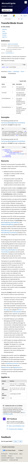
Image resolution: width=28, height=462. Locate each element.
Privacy (9, 456)
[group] (14, 133)
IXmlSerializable (16, 311)
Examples (4, 33)
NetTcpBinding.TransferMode (9, 232)
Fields (3, 31)
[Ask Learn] (19, 19)
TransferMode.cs (9, 53)
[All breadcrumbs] (2, 19)
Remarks (4, 35)
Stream (20, 309)
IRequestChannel (5, 367)
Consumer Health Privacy (7, 458)
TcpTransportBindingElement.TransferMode (13, 123)
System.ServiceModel (13, 44)
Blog (20, 453)
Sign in (25, 15)
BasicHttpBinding (6, 222)
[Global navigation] (1, 15)
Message (6, 309)
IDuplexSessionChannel (12, 363)
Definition (4, 29)
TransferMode (5, 252)
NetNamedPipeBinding (7, 224)
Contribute (3, 456)
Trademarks (4, 460)
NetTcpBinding (15, 222)
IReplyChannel (17, 367)
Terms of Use (19, 458)
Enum (22, 71)
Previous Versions (13, 453)
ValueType (16, 71)
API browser (8, 19)
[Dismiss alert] (26, 2)
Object (10, 71)
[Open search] (21, 15)
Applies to (4, 37)
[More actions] (25, 19)
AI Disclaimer (4, 453)
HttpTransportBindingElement (9, 250)
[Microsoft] (14, 16)
